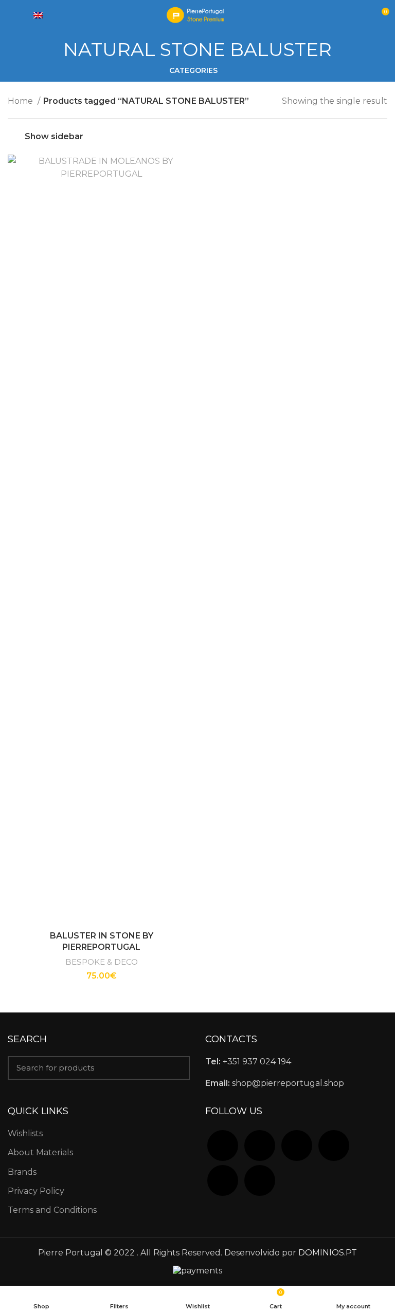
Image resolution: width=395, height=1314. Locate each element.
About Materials (40, 1152)
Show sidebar (54, 136)
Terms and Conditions (52, 1210)
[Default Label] (333, 1145)
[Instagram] (296, 1145)
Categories (193, 70)
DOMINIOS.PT (327, 1252)
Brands (22, 1172)
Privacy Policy (36, 1191)
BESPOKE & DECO (101, 962)
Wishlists (25, 1133)
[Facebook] (222, 1145)
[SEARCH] (176, 1068)
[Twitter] (259, 1145)
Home (21, 101)
